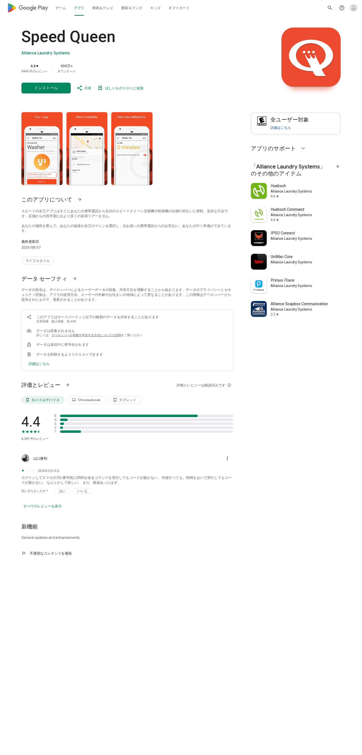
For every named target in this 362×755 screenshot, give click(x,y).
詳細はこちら (280, 127)
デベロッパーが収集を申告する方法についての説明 (86, 335)
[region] (119, 68)
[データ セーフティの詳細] (39, 364)
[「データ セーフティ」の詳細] (75, 279)
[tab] (60, 8)
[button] (42, 148)
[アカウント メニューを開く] (354, 8)
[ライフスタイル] (37, 260)
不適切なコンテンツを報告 (46, 553)
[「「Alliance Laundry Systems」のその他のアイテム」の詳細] (337, 166)
